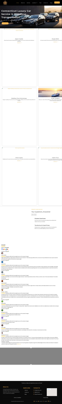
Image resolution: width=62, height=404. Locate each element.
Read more (19, 344)
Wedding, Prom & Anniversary (19, 98)
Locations (34, 2)
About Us (23, 2)
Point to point (19, 157)
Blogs (51, 2)
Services (28, 2)
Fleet (40, 2)
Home (17, 2)
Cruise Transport (55, 98)
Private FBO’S (55, 39)
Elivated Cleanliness (40, 218)
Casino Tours (55, 157)
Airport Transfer (19, 39)
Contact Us (46, 2)
